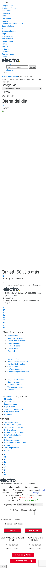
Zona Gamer (6, 10)
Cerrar (3, 566)
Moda (4, 28)
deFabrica (9, 396)
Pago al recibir (13, 348)
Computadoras (7, 5)
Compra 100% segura (15, 338)
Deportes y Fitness (9, 31)
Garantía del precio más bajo (18, 371)
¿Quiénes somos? (14, 335)
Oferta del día (12, 366)
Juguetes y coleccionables (12, 23)
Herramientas (7, 36)
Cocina (15, 76)
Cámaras (5, 13)
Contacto (5, 56)
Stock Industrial (7, 38)
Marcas (4, 44)
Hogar (4, 33)
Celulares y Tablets (9, 8)
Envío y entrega (13, 359)
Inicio (4, 76)
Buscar (32, 67)
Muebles (5, 21)
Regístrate (37, 285)
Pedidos (5, 46)
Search (8, 64)
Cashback (5, 51)
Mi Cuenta (5, 49)
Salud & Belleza (8, 26)
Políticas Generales (14, 369)
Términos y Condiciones (16, 387)
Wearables (6, 18)
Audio (4, 16)
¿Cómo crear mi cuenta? (16, 340)
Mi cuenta (9, 70)
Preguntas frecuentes (15, 379)
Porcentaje (33, 530)
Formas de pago (13, 346)
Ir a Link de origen (39, 491)
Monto (12, 530)
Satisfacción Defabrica (16, 364)
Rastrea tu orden (8, 54)
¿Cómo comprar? (14, 343)
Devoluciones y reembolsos (18, 361)
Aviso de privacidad (14, 384)
